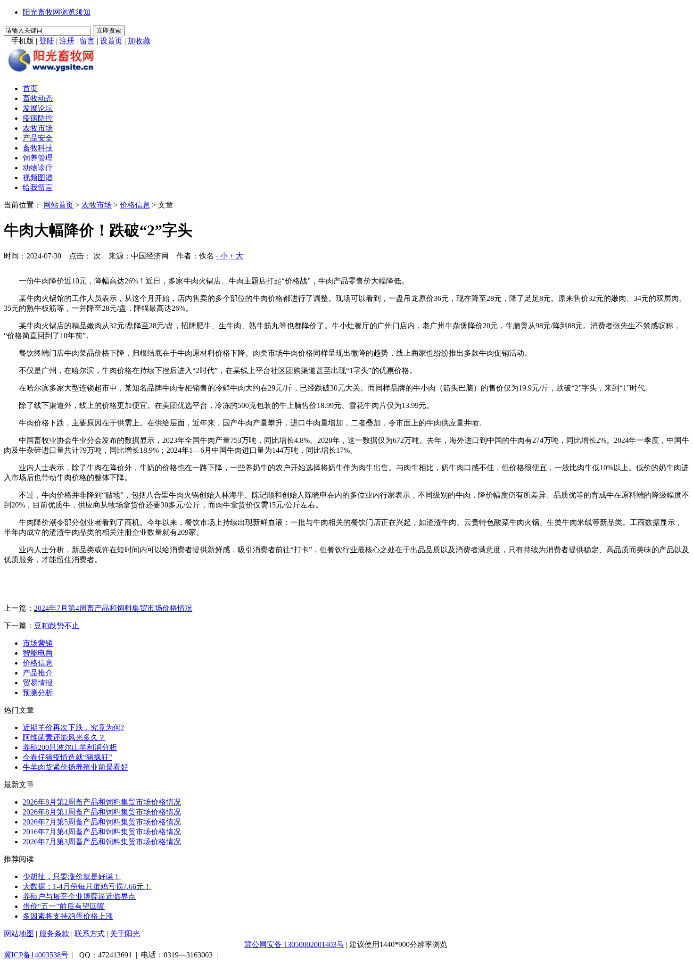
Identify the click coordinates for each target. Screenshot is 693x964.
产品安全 (38, 138)
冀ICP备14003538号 (36, 955)
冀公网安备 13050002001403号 (294, 944)
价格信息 (135, 205)
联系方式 (89, 934)
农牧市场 (38, 128)
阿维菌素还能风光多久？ (64, 737)
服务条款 (54, 934)
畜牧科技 (38, 148)
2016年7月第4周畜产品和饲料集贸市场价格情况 (102, 832)
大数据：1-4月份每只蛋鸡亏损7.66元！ (87, 886)
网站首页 (58, 205)
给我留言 (38, 187)
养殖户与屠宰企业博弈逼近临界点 (79, 896)
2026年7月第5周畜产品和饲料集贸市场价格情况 (102, 822)
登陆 (46, 41)
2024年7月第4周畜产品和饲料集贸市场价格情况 (113, 608)
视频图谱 (38, 178)
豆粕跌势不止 (56, 626)
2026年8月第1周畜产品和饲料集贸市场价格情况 (102, 812)
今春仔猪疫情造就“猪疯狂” (67, 757)
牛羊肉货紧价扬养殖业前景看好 (75, 767)
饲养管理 (38, 158)
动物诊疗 (38, 168)
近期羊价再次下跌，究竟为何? (73, 727)
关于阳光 (125, 934)
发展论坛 (38, 108)
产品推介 (38, 673)
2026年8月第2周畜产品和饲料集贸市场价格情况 (102, 802)
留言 (87, 41)
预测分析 (38, 693)
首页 (30, 88)
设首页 (111, 41)
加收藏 (139, 41)
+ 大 (236, 256)
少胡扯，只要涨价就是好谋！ (72, 877)
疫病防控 (38, 118)
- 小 (222, 256)
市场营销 (38, 643)
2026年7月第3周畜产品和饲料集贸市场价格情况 (102, 842)
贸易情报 (38, 683)
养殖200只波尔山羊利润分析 (70, 747)
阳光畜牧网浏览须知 (57, 12)
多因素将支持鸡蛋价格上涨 (68, 916)
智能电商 (38, 653)
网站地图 (19, 934)
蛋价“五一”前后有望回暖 (64, 906)
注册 (66, 41)
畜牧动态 (38, 98)
